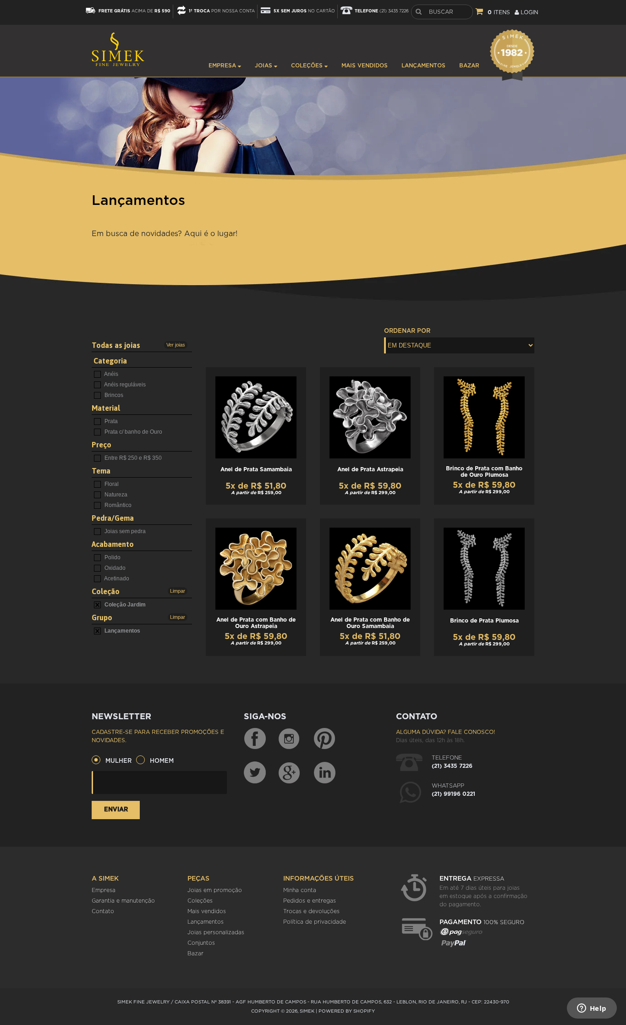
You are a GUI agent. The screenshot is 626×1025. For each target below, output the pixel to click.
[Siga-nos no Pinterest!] (324, 739)
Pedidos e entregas (309, 901)
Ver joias (175, 344)
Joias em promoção (214, 890)
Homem (162, 761)
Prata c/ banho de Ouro (132, 432)
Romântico (117, 505)
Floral (111, 484)
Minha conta (299, 890)
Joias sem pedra (124, 531)
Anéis (110, 374)
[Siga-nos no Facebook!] (255, 739)
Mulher (118, 761)
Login (528, 12)
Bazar (469, 65)
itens (499, 12)
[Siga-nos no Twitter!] (255, 772)
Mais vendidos (364, 65)
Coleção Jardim (124, 604)
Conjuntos (201, 943)
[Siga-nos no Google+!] (290, 772)
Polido (112, 557)
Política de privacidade (314, 922)
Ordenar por (407, 331)
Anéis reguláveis (124, 384)
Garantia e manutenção (123, 901)
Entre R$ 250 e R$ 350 (132, 458)
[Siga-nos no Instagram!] (290, 739)
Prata (110, 421)
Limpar (177, 591)
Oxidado (114, 568)
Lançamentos (423, 65)
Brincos (113, 395)
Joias (264, 65)
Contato (103, 911)
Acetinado (116, 578)
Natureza (115, 494)
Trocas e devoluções (311, 911)
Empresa (223, 65)
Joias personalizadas (215, 932)
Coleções (307, 65)
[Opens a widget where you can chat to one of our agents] (591, 1008)
